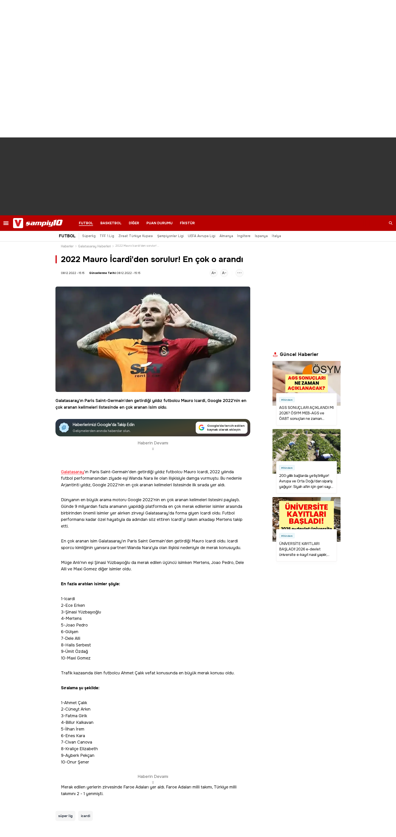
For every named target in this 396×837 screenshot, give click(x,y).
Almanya (226, 236)
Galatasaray (67, 400)
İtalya (276, 236)
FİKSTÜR (187, 223)
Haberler (67, 246)
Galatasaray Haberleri (94, 246)
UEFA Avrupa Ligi (201, 236)
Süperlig (89, 236)
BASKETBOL (110, 223)
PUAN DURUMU (159, 223)
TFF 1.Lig (107, 236)
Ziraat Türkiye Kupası (135, 236)
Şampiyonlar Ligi (170, 236)
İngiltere (244, 236)
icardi (85, 816)
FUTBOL (86, 223)
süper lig (65, 816)
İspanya (261, 236)
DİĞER (134, 223)
